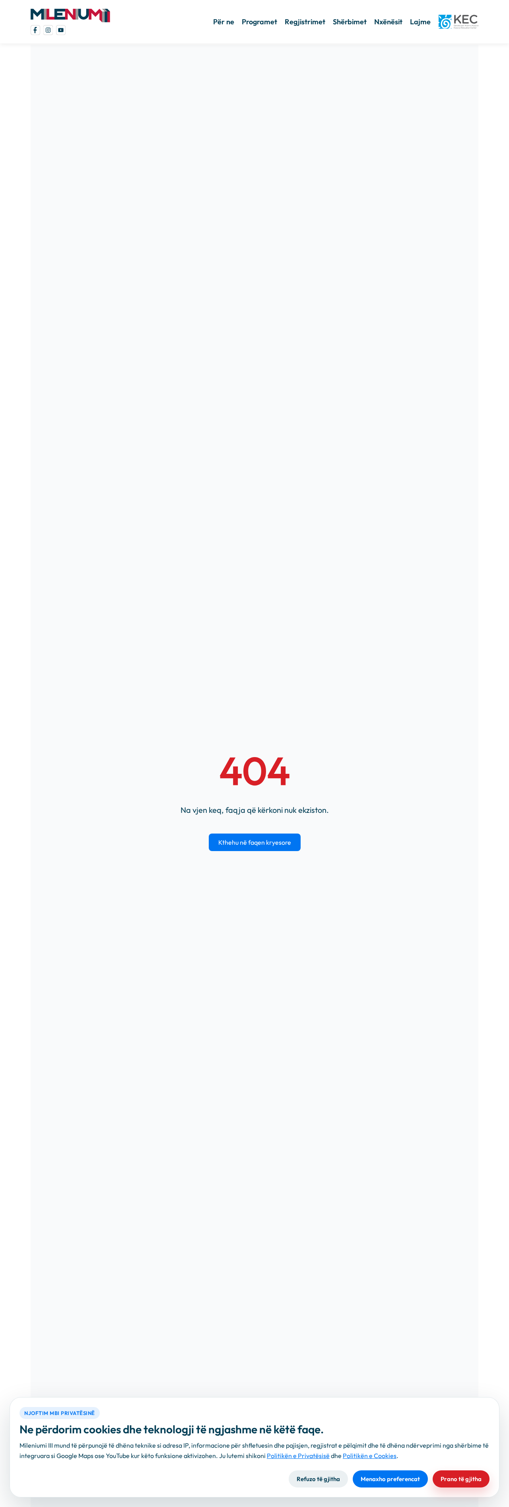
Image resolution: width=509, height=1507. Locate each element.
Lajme (420, 21)
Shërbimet (350, 21)
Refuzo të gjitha (318, 1479)
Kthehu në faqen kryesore (254, 842)
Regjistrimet (305, 21)
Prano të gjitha (461, 1479)
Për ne (223, 21)
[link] (35, 30)
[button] (70, 15)
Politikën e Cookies (369, 1455)
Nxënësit (388, 21)
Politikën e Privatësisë (298, 1455)
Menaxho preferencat (390, 1479)
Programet (259, 21)
